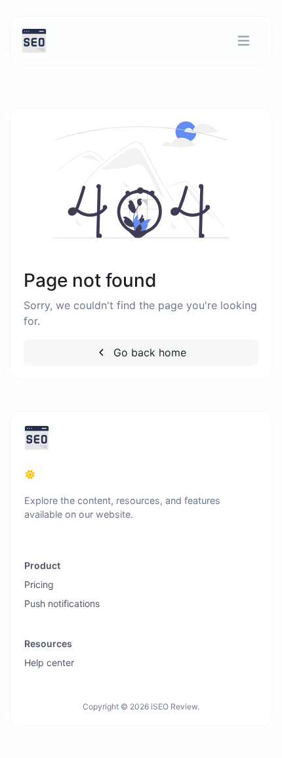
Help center (49, 662)
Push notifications (62, 603)
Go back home (148, 352)
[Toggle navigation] (243, 41)
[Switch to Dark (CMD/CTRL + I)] (30, 474)
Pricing (39, 584)
